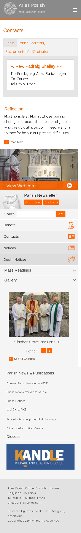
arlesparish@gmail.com (24, 503)
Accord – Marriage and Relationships (31, 419)
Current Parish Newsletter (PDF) (27, 383)
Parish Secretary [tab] (32, 43)
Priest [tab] (10, 43)
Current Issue (33, 202)
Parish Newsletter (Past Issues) (26, 392)
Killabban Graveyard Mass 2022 (39, 342)
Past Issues (51, 202)
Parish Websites (37, 511)
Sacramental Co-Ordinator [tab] (27, 51)
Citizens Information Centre (24, 428)
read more (16, 142)
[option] (39, 318)
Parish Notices (15, 400)
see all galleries (24, 358)
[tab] (39, 270)
